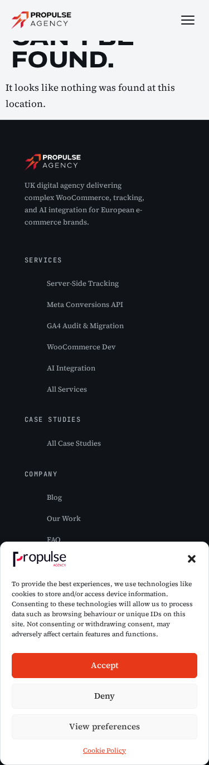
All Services (67, 389)
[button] (191, 558)
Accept (104, 665)
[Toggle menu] (188, 20)
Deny (104, 695)
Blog (54, 497)
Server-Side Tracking (83, 283)
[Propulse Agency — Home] (41, 20)
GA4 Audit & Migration (85, 325)
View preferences (104, 726)
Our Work (64, 518)
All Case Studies (74, 443)
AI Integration (71, 368)
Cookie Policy (104, 750)
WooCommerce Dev (81, 347)
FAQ (54, 539)
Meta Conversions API (85, 304)
